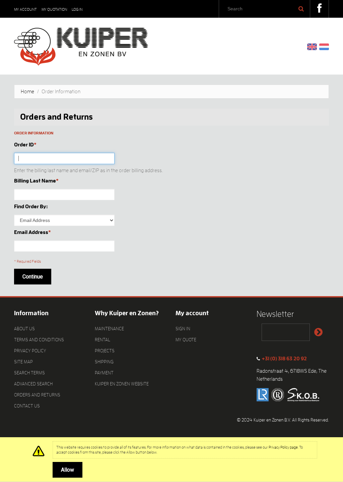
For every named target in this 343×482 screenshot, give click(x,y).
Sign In (183, 328)
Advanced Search (33, 383)
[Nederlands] (324, 46)
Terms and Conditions (39, 339)
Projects (105, 350)
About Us (24, 328)
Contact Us (27, 405)
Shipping (104, 361)
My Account (25, 9)
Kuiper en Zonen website (122, 383)
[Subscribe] (318, 332)
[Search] (301, 8)
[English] (312, 46)
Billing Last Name (35, 181)
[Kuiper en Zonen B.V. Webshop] (81, 44)
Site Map (23, 361)
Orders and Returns (37, 394)
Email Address (31, 232)
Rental (102, 339)
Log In (77, 9)
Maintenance (109, 328)
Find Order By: (31, 206)
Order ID (24, 144)
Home (27, 91)
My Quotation (54, 9)
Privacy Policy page (283, 447)
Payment (104, 372)
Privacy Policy (30, 350)
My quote (186, 339)
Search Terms (29, 372)
